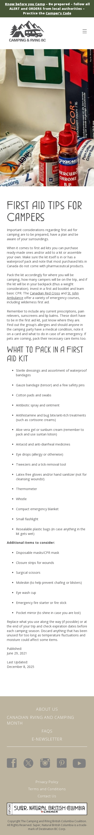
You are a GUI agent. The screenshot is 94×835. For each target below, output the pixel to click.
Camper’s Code (58, 13)
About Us (47, 709)
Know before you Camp (25, 4)
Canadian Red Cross (45, 293)
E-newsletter (47, 739)
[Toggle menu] (84, 30)
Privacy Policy (47, 781)
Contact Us (47, 796)
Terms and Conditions (47, 789)
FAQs (47, 731)
